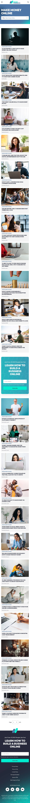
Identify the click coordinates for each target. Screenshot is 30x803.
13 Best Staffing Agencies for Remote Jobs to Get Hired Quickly (14, 714)
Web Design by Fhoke (15, 780)
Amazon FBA (15, 777)
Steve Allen (5, 105)
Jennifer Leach (6, 212)
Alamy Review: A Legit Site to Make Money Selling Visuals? (13, 49)
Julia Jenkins (5, 636)
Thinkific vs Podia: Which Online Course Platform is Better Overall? (15, 660)
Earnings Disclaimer (15, 774)
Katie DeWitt (5, 323)
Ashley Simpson (6, 185)
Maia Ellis (5, 78)
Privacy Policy (15, 766)
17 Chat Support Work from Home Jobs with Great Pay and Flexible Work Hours (14, 237)
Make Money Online (6, 46)
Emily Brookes (6, 610)
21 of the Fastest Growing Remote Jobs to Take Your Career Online (14, 76)
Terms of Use (15, 769)
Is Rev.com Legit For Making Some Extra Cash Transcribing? (14, 634)
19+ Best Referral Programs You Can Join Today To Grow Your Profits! (13, 580)
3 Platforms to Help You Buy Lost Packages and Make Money (13, 129)
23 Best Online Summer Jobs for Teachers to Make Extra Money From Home (14, 447)
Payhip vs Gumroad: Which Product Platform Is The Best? (13, 419)
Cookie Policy (15, 772)
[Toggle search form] (28, 2)
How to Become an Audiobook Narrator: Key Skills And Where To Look (15, 320)
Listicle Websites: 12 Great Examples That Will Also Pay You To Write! (13, 474)
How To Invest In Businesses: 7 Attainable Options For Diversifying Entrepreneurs (14, 293)
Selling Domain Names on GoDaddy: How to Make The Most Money (13, 554)
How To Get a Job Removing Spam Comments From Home (12, 182)
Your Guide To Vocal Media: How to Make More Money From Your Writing (14, 527)
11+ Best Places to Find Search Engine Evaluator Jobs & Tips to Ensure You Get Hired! (14, 265)
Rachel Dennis (5, 132)
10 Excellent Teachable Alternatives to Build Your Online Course (14, 687)
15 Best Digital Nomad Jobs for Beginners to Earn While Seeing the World (13, 347)
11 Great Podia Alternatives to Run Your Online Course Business (15, 607)
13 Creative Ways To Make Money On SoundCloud (13, 500)
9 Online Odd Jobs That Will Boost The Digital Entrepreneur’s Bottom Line (14, 156)
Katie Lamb (5, 52)
